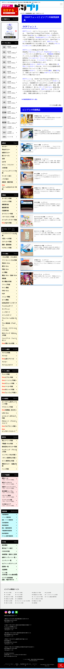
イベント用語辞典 (6, 517)
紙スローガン (6, 155)
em (32, 35)
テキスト (57, 43)
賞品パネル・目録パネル (9, 275)
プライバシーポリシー (9, 665)
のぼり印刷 (7, 223)
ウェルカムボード (7, 306)
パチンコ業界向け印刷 (8, 457)
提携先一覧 (5, 566)
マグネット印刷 (6, 247)
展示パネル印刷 (9, 602)
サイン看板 (5, 287)
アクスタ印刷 (19, 592)
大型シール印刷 (6, 238)
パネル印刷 (8, 594)
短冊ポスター (6, 152)
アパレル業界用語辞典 (7, 536)
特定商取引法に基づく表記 (25, 665)
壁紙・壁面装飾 (6, 244)
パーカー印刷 (7, 386)
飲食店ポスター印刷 (37, 594)
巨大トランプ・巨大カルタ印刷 (9, 334)
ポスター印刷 (8, 592)
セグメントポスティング (9, 563)
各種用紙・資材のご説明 (9, 554)
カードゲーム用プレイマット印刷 (9, 403)
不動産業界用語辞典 (7, 530)
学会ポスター (6, 149)
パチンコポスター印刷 (38, 596)
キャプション (6, 309)
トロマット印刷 (6, 201)
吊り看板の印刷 (6, 281)
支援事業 (4, 569)
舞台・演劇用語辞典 (7, 528)
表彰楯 (4, 278)
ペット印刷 (5, 469)
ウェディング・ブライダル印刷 (9, 450)
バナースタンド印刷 (8, 216)
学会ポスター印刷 (9, 596)
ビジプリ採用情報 (8, 578)
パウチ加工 (5, 179)
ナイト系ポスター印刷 (38, 598)
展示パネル (5, 266)
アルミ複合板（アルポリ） (8, 324)
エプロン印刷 (7, 377)
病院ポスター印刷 (37, 592)
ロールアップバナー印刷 (9, 219)
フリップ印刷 (6, 284)
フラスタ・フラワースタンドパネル (9, 329)
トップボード (6, 312)
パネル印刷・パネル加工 (9, 257)
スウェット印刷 (8, 383)
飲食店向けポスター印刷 (9, 446)
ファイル (31, 58)
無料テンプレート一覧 (8, 557)
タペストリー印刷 (7, 213)
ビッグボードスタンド (8, 430)
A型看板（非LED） (9, 410)
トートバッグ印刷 (9, 380)
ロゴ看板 (4, 272)
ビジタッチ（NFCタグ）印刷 (9, 417)
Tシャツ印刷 (6, 374)
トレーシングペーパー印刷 (9, 172)
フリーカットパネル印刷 (9, 260)
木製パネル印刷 (8, 343)
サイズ (36, 58)
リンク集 (9, 573)
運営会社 (17, 665)
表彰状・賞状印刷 (7, 182)
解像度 (51, 54)
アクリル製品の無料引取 (51, 596)
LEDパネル (5, 413)
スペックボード (6, 315)
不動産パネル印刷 (7, 443)
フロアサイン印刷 (9, 426)
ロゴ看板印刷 (19, 598)
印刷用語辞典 (5, 514)
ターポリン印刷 (6, 198)
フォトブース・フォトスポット (9, 339)
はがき (4, 161)
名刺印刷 (35, 602)
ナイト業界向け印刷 (8, 461)
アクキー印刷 (19, 594)
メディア (41, 87)
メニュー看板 (6, 296)
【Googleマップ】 (9, 621)
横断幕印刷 (5, 204)
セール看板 (5, 300)
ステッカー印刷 (6, 241)
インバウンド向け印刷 (8, 454)
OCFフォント (27, 31)
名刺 (3, 158)
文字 (57, 70)
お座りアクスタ (8, 358)
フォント (49, 35)
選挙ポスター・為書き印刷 (9, 465)
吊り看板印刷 (19, 596)
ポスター (4, 146)
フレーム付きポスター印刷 (9, 187)
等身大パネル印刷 (9, 598)
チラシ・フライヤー (8, 164)
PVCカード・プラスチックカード (9, 422)
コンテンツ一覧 (6, 560)
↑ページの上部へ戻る (55, 105)
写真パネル (5, 269)
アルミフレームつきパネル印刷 (23, 600)
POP (3, 293)
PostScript (39, 37)
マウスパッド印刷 (7, 407)
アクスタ (4, 355)
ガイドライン (34, 665)
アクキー (4, 362)
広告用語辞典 (5, 522)
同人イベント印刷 (7, 440)
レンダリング (27, 45)
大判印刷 (4, 168)
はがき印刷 (48, 592)
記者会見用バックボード (9, 303)
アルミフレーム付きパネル (9, 319)
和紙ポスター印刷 (37, 600)
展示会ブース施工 (7, 548)
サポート (33, 64)
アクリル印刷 (6, 352)
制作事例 (4, 545)
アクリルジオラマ (7, 365)
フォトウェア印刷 (9, 392)
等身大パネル (6, 263)
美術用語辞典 (5, 525)
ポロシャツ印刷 (8, 389)
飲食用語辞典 (5, 533)
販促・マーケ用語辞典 (7, 520)
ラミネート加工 (6, 176)
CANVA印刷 (6, 551)
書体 (50, 70)
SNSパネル (5, 290)
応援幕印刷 (5, 210)
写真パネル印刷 (9, 600)
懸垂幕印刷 (5, 207)
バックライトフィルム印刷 (9, 234)
